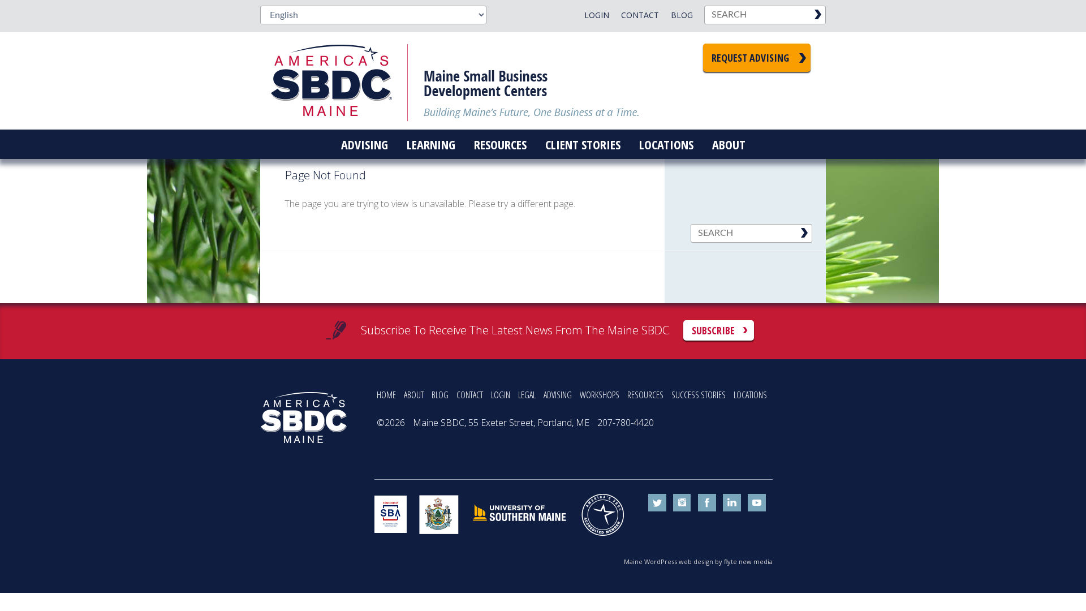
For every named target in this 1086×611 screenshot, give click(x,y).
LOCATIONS (750, 395)
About (728, 144)
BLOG (440, 395)
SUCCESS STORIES (698, 395)
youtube (757, 503)
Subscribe (713, 330)
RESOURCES (645, 395)
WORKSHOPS (599, 395)
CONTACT (469, 395)
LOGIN (500, 395)
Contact (640, 15)
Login (596, 15)
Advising (364, 144)
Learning (431, 144)
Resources (500, 144)
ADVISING (558, 395)
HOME (386, 395)
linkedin (732, 503)
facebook (707, 503)
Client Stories (582, 144)
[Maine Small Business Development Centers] (339, 81)
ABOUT (414, 395)
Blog (682, 15)
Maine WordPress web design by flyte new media (698, 561)
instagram (682, 503)
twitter (657, 503)
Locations (666, 144)
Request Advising (750, 57)
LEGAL (527, 395)
